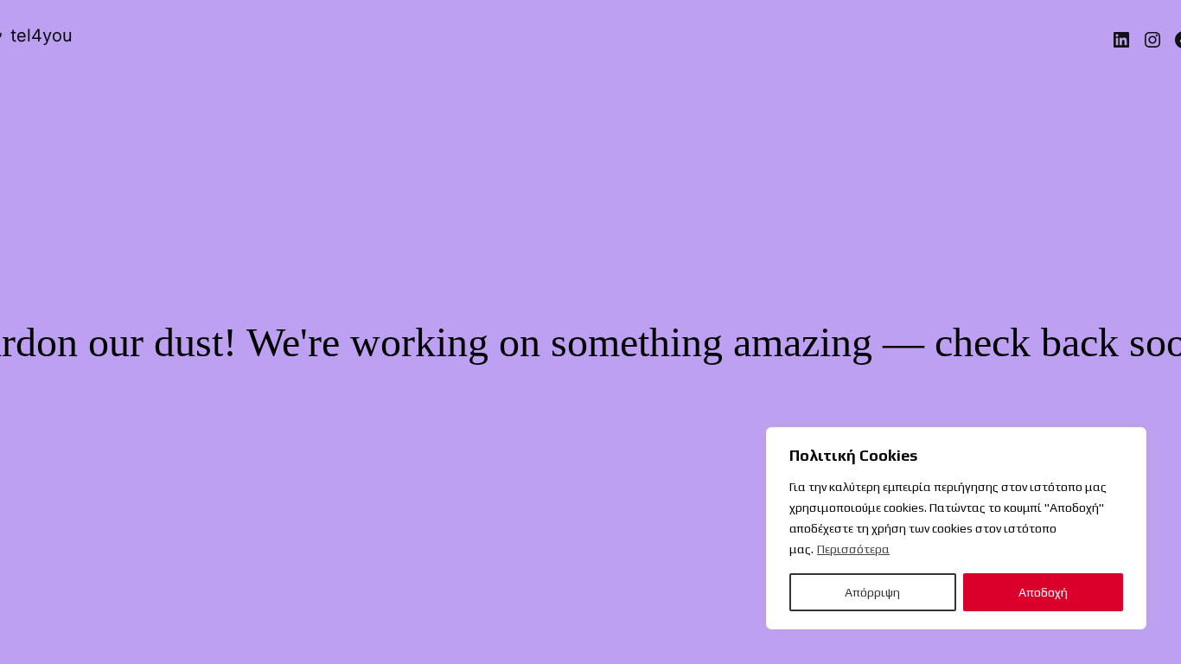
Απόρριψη (872, 592)
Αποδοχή (1043, 592)
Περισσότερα (853, 549)
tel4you (41, 35)
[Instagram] (1152, 39)
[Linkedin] (1121, 39)
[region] (956, 528)
